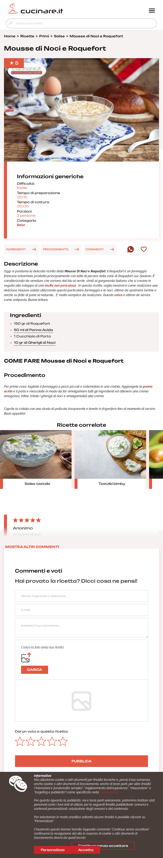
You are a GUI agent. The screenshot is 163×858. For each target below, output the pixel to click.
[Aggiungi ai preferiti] (143, 250)
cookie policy (109, 792)
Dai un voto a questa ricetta (41, 731)
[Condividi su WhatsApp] (130, 252)
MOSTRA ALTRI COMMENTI (32, 547)
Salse (21, 225)
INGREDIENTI (16, 249)
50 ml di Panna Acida (33, 330)
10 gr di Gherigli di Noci (34, 343)
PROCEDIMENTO (55, 249)
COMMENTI (95, 249)
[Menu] (152, 10)
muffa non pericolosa (60, 285)
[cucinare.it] (62, 8)
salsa (118, 295)
